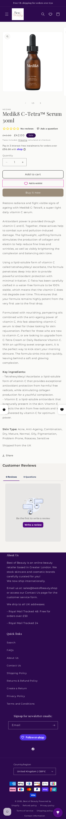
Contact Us (14, 665)
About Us (13, 657)
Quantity (8, 155)
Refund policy (30, 805)
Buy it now (33, 192)
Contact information (34, 816)
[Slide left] (25, 103)
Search (11, 642)
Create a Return (17, 688)
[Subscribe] (54, 725)
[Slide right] (40, 103)
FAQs (10, 650)
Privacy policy (47, 805)
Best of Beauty (30, 801)
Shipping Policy (17, 673)
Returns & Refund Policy (22, 680)
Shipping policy (45, 811)
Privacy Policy (16, 696)
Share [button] (9, 455)
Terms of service (25, 811)
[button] (6, 14)
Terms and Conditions (21, 703)
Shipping (22, 140)
